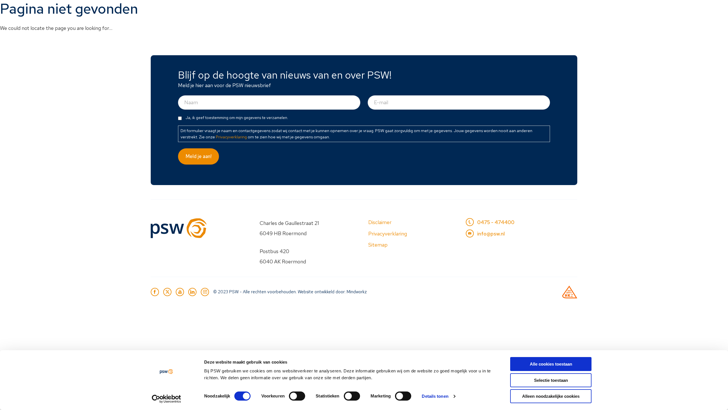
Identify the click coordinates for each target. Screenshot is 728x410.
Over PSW (524, 10)
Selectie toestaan (551, 380)
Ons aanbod (394, 10)
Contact (561, 10)
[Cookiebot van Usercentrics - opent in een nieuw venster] (166, 399)
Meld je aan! (199, 156)
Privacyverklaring (231, 137)
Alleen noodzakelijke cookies (551, 396)
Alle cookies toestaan (551, 364)
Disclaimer (380, 222)
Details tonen (435, 396)
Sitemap (378, 244)
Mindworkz (357, 292)
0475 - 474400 (495, 222)
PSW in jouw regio (445, 10)
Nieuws (489, 10)
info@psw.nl (491, 233)
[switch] (297, 396)
